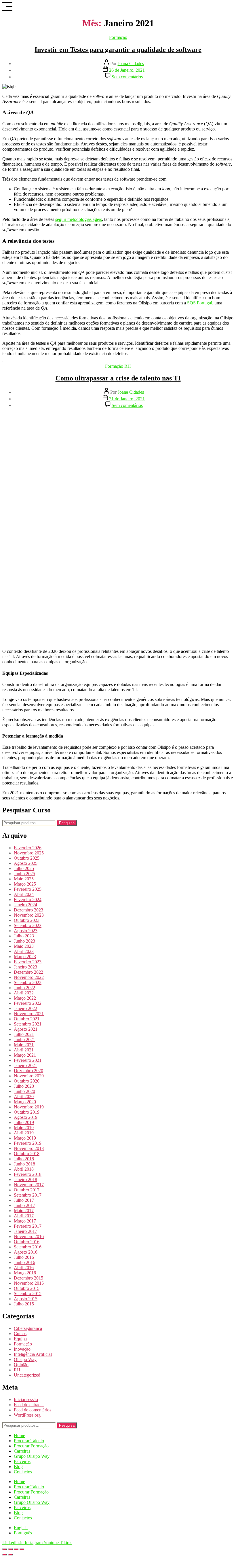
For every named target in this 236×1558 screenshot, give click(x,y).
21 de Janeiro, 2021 (127, 398)
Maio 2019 (24, 1127)
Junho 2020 (24, 1091)
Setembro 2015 (27, 1293)
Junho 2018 (24, 1163)
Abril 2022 (24, 992)
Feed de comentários (32, 1409)
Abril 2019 (24, 1132)
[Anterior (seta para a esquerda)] (4, 1554)
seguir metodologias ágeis (78, 219)
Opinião (21, 1364)
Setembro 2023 (27, 925)
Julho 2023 (24, 935)
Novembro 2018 (29, 1148)
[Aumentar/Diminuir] (4, 1549)
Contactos (23, 1471)
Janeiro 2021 (25, 1065)
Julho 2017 (24, 1200)
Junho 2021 (24, 1039)
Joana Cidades (131, 63)
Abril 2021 (24, 1049)
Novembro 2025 (29, 852)
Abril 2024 (24, 894)
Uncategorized (27, 1375)
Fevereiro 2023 (27, 961)
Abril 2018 (24, 1169)
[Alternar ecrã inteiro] (10, 1549)
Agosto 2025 (25, 863)
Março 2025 (25, 884)
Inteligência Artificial (33, 1354)
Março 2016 (25, 1272)
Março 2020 (25, 1101)
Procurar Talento (29, 1440)
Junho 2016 (24, 1262)
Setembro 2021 (27, 1023)
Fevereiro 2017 (27, 1226)
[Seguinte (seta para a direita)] (10, 1554)
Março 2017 (25, 1220)
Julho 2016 (24, 1257)
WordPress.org (27, 1415)
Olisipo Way (25, 1359)
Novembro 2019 (29, 1106)
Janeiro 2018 (25, 1179)
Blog (18, 1466)
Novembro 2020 (29, 1075)
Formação (118, 37)
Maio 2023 (24, 946)
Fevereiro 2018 (27, 1174)
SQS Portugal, (200, 302)
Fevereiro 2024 (27, 899)
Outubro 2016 (26, 1241)
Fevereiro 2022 (27, 1003)
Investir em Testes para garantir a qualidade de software (118, 49)
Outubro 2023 (26, 920)
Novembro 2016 (29, 1236)
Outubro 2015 (26, 1288)
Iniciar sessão (26, 1399)
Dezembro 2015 (28, 1277)
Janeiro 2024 (25, 904)
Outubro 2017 (26, 1189)
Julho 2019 (24, 1122)
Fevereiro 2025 (27, 889)
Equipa (20, 1338)
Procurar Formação (31, 1445)
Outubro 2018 (26, 1153)
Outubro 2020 (26, 1081)
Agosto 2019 (25, 1117)
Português (23, 1532)
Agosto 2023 (25, 930)
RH (127, 366)
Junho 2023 (24, 941)
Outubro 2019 (26, 1112)
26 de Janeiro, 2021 (127, 70)
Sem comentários (127, 76)
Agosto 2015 (25, 1298)
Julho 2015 (24, 1303)
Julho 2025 (24, 868)
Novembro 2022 (29, 977)
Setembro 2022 (27, 982)
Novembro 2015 (29, 1283)
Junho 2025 (24, 873)
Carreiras (22, 1451)
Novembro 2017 (29, 1184)
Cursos (20, 1333)
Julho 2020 (24, 1086)
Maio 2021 (24, 1044)
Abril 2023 (24, 951)
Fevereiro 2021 (27, 1060)
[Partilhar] (16, 1549)
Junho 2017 (24, 1205)
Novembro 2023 (29, 915)
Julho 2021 (24, 1034)
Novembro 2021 (29, 1013)
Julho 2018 (24, 1158)
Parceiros (22, 1461)
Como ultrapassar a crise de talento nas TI (118, 378)
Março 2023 (25, 956)
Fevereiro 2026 (27, 847)
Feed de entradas (29, 1404)
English (21, 1527)
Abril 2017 (24, 1215)
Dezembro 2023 (28, 909)
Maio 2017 (24, 1210)
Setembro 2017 (27, 1195)
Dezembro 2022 (28, 972)
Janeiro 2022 (25, 1008)
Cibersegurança (28, 1328)
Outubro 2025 (26, 858)
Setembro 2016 (27, 1246)
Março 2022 (25, 998)
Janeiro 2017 (25, 1231)
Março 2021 (25, 1055)
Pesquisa (67, 823)
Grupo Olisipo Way (32, 1456)
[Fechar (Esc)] (22, 1549)
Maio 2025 (24, 878)
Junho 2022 (24, 987)
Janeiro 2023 (25, 966)
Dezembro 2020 (28, 1070)
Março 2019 (25, 1138)
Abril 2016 (24, 1267)
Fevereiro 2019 (27, 1143)
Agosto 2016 (25, 1252)
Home (19, 1435)
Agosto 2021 (25, 1029)
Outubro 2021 (26, 1018)
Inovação (22, 1349)
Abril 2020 (24, 1096)
